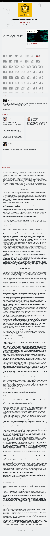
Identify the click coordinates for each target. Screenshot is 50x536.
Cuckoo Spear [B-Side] (32, 1)
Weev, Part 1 (39, 1)
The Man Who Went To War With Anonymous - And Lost (19, 1)
